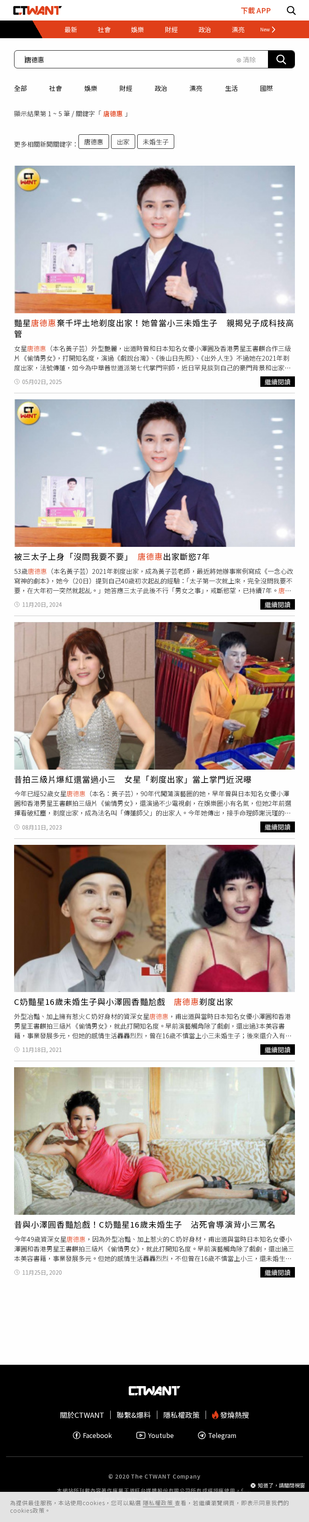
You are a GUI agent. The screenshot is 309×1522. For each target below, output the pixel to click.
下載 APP (256, 10)
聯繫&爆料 (134, 1415)
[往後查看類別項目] (264, 29)
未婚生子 (156, 141)
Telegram (222, 1435)
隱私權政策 (159, 1503)
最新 (70, 29)
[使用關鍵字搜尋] (281, 59)
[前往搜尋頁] (291, 10)
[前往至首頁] (37, 10)
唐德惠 (93, 141)
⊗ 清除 (246, 59)
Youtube (161, 1435)
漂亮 (196, 88)
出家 (123, 141)
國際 (266, 88)
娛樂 (90, 88)
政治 (160, 88)
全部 (20, 88)
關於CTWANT (82, 1415)
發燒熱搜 (233, 1415)
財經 (125, 88)
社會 (55, 88)
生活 (231, 88)
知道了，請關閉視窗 (281, 1485)
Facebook (97, 1435)
